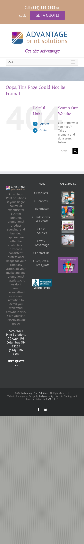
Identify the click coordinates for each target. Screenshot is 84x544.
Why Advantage (42, 243)
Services (44, 124)
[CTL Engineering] (68, 240)
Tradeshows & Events (42, 219)
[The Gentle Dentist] (68, 212)
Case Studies (42, 231)
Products (42, 193)
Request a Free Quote (42, 263)
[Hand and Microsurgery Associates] (68, 198)
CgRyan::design (46, 396)
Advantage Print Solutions (35, 393)
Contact (44, 130)
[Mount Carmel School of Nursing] (68, 226)
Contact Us (42, 253)
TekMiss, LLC (52, 398)
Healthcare (42, 209)
